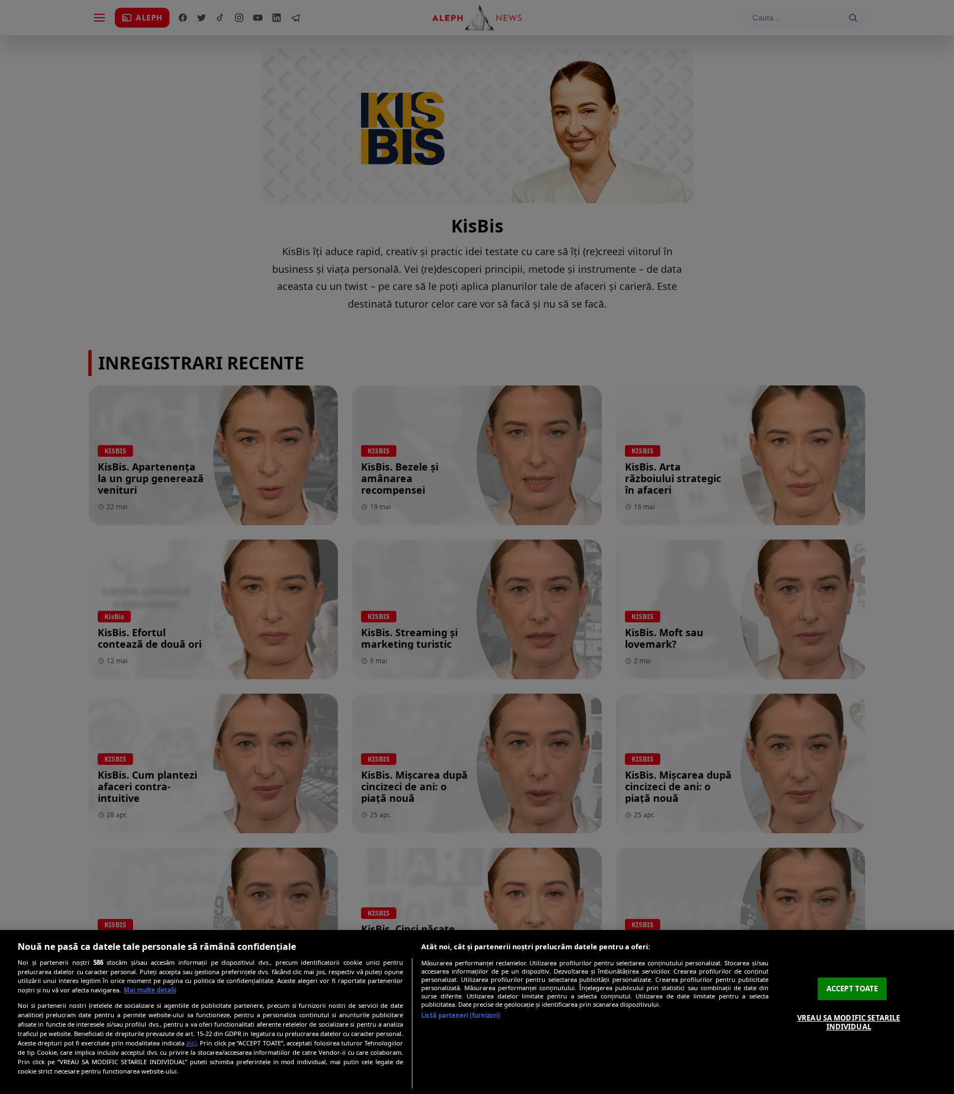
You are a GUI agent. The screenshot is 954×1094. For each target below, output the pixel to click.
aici (191, 1043)
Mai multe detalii (150, 990)
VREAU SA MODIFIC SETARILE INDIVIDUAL (848, 1022)
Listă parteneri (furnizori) (460, 1015)
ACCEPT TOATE (852, 988)
